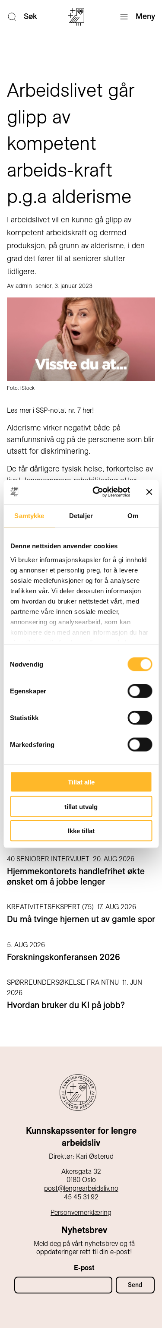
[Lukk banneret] (149, 492)
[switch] (139, 691)
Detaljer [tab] (81, 515)
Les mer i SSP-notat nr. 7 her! (50, 410)
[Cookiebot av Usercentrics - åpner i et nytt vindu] (96, 492)
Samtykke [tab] (29, 515)
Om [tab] (132, 515)
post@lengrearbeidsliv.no (81, 1188)
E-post (84, 1267)
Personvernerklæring (81, 1212)
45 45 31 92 (81, 1197)
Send (135, 1284)
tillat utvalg (81, 806)
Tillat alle (81, 782)
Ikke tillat (81, 831)
